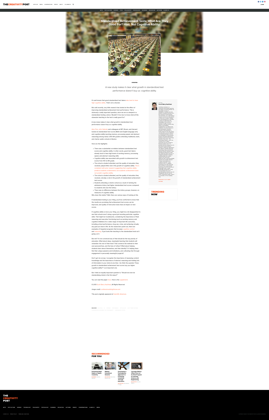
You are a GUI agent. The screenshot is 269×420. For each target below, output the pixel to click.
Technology (27, 407)
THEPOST (10, 398)
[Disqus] (118, 332)
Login (262, 4)
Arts (101, 10)
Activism (159, 10)
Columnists (68, 4)
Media (41, 4)
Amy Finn (95, 129)
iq (104, 308)
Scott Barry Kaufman (104, 284)
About (61, 4)
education (99, 308)
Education (152, 10)
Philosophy (128, 10)
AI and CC (166, 10)
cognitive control (128, 229)
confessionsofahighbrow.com (110, 289)
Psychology (136, 10)
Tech (121, 10)
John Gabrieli (103, 129)
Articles (35, 4)
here (109, 280)
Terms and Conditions (23, 414)
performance (115, 308)
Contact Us (6, 414)
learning (108, 308)
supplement (124, 280)
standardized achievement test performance (102, 310)
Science (116, 10)
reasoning (98, 231)
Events (56, 4)
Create (75, 407)
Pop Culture (108, 10)
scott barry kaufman (133, 308)
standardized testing (120, 310)
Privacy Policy (13, 414)
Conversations (48, 4)
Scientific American (119, 294)
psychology (123, 308)
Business (144, 10)
